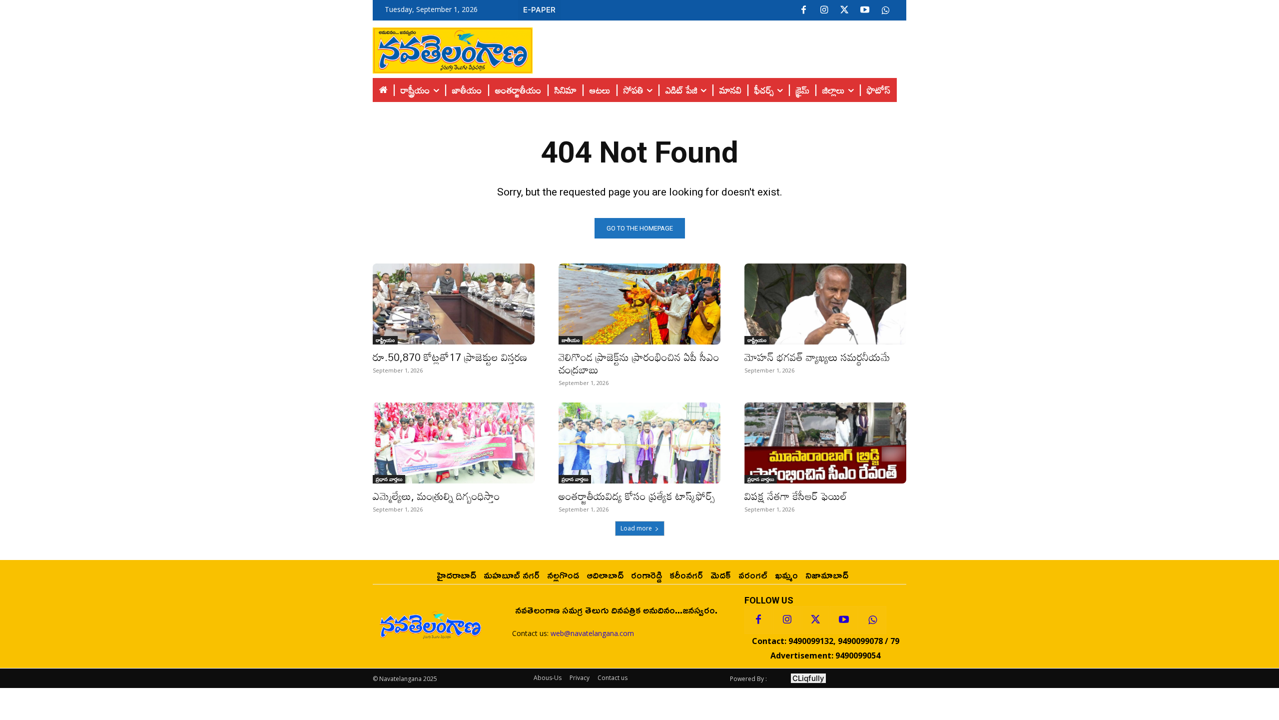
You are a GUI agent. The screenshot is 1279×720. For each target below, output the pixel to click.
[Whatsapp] (872, 620)
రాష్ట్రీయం (385, 340)
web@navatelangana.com (592, 633)
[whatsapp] (885, 11)
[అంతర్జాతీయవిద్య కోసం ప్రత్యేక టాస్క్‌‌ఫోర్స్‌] (639, 443)
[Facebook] (803, 11)
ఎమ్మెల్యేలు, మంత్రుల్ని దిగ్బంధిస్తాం (436, 496)
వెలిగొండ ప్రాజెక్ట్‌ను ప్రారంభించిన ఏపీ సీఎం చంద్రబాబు (639, 363)
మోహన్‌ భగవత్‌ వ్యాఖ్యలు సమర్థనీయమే (817, 357)
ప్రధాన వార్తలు (389, 479)
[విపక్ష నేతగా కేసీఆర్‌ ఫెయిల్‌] (825, 443)
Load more (636, 528)
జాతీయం (571, 340)
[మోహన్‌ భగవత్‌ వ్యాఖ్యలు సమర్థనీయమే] (825, 304)
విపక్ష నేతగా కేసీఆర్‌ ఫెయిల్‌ (795, 496)
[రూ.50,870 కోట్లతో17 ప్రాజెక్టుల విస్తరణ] (454, 304)
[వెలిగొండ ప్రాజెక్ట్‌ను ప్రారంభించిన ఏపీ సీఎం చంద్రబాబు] (639, 304)
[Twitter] (844, 11)
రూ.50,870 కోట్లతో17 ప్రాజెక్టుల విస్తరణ (450, 357)
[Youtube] (865, 11)
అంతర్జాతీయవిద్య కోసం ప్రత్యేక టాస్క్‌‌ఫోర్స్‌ (637, 496)
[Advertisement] (719, 48)
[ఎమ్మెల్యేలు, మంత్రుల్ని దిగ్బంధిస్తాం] (454, 443)
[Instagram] (824, 11)
